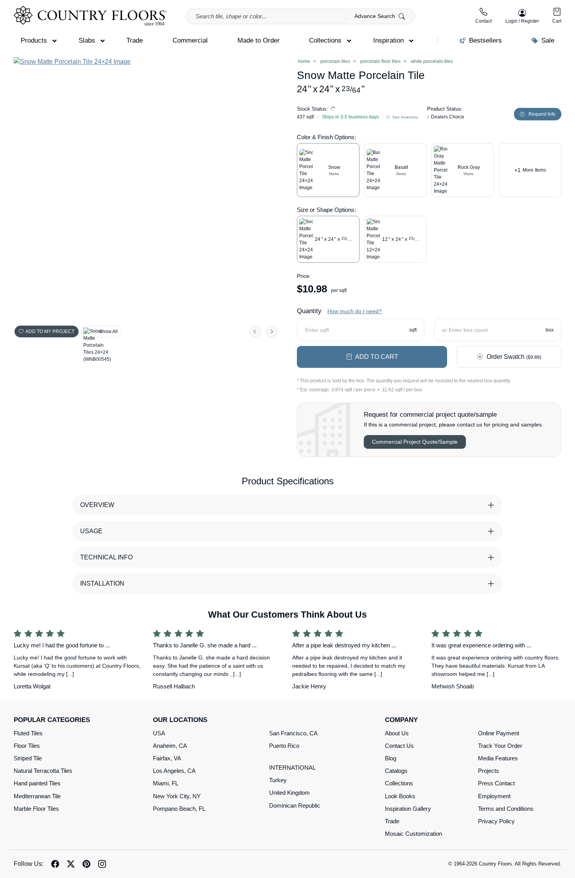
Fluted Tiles (28, 733)
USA (159, 733)
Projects (488, 770)
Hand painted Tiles (37, 783)
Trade (392, 821)
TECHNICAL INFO (106, 557)
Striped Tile (28, 758)
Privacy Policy (496, 821)
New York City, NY (177, 796)
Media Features (498, 758)
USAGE (91, 531)
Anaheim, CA (170, 745)
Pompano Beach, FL (179, 808)
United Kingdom (289, 792)
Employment (494, 796)
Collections (399, 783)
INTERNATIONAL (292, 767)
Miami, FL (165, 783)
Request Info (541, 114)
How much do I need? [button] (354, 311)
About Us (397, 733)
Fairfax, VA (167, 758)
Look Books (400, 796)
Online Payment (498, 733)
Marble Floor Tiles (36, 808)
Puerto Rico (284, 745)
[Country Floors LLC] (90, 16)
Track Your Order (500, 745)
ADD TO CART (376, 356)
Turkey (278, 780)
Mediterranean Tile (37, 796)
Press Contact (496, 783)
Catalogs (396, 770)
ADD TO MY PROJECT (49, 331)
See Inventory (404, 117)
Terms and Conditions (506, 808)
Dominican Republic (294, 805)
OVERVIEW (97, 505)
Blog (390, 758)
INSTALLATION (102, 583)
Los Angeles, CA (174, 770)
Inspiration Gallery (408, 808)
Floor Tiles (27, 745)
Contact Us (399, 745)
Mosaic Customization (413, 833)
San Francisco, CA (293, 733)
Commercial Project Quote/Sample (415, 442)
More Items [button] (530, 170)
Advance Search (375, 16)
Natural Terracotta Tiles (43, 770)
